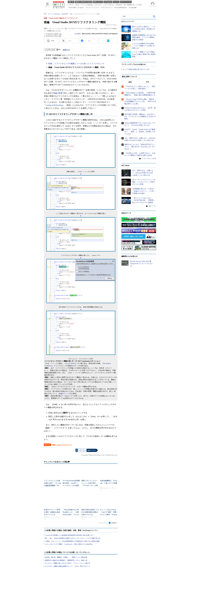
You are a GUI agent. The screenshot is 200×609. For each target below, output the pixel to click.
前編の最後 (57, 93)
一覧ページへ (152, 206)
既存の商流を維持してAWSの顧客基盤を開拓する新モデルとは (90, 512)
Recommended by (103, 523)
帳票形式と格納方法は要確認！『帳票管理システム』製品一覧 (66, 560)
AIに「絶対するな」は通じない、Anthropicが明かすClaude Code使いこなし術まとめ (142, 173)
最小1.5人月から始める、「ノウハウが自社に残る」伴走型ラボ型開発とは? (143, 29)
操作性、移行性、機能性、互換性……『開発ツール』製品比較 (66, 557)
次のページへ (92, 450)
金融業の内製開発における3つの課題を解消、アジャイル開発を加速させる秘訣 (144, 37)
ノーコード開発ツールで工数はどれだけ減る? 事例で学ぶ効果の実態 (144, 54)
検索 (154, 16)
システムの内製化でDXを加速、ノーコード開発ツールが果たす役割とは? (143, 46)
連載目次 (66, 50)
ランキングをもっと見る (148, 158)
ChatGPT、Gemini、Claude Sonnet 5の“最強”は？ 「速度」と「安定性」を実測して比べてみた (140, 132)
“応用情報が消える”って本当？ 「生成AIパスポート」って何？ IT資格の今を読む (144, 191)
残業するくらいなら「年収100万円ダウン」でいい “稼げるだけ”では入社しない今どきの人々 (140, 147)
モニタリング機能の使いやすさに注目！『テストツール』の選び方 (67, 563)
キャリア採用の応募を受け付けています (136, 69)
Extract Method (71, 363)
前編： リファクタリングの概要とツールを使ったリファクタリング (76, 64)
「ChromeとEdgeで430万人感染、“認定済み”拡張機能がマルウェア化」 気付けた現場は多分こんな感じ (140, 101)
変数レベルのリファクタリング (62, 445)
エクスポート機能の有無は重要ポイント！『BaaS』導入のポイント (68, 566)
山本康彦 (78, 33)
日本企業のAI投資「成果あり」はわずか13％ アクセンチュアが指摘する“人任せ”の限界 (140, 116)
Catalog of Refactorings (54, 105)
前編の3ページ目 (65, 393)
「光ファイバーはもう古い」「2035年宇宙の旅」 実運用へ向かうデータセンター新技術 (143, 200)
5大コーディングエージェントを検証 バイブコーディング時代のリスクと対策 (144, 182)
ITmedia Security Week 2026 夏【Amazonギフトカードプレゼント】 (141, 264)
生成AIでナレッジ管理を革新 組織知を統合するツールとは (52, 512)
